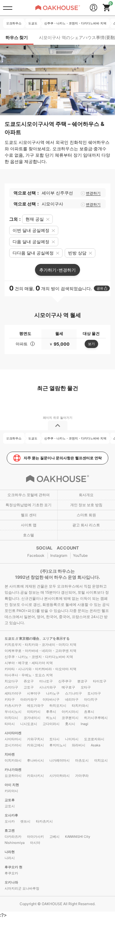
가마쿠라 (82, 775)
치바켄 (10, 754)
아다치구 (91, 699)
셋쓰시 (25, 821)
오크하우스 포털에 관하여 (28, 494)
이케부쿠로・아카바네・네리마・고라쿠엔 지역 (40, 651)
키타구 (10, 699)
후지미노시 (57, 745)
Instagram (58, 555)
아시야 (35, 843)
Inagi (84, 724)
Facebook (35, 555)
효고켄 (10, 830)
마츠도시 (82, 760)
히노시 (51, 718)
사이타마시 (13, 739)
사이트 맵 (28, 525)
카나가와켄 (13, 769)
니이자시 (72, 739)
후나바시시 (35, 760)
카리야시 (11, 791)
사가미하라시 (59, 775)
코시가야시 (13, 745)
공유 (100, 288)
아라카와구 (28, 699)
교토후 (10, 800)
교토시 (10, 806)
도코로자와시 (94, 739)
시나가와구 (47, 687)
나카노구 (52, 693)
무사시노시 (13, 711)
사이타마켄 (13, 733)
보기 (91, 344)
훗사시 (70, 724)
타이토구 (99, 681)
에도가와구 (35, 705)
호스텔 (28, 535)
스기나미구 (73, 693)
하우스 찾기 (17, 37)
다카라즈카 (13, 836)
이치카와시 (13, 760)
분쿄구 (82, 681)
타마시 (10, 724)
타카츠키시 (44, 821)
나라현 (10, 852)
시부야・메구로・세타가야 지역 (29, 663)
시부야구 (33, 693)
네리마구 (72, 699)
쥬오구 (29, 681)
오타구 (86, 687)
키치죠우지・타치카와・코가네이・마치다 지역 (40, 644)
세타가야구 (13, 693)
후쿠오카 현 (13, 867)
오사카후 (11, 815)
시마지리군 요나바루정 (22, 888)
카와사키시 (35, 775)
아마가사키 (35, 836)
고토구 (29, 687)
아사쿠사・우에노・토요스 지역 (29, 675)
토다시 (54, 739)
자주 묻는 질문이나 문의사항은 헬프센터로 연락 (63, 458)
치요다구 (11, 681)
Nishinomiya (15, 843)
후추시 (51, 711)
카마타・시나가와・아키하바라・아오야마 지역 (40, 669)
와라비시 (78, 745)
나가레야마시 (59, 760)
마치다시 (11, 718)
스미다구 (11, 687)
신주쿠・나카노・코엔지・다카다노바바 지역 (39, 657)
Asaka (95, 745)
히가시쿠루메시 (96, 718)
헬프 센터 (28, 515)
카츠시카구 (13, 705)
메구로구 (68, 687)
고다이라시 (51, 724)
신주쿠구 (65, 681)
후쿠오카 (11, 873)
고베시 (54, 836)
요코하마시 (13, 775)
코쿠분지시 (70, 718)
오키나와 (11, 882)
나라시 (10, 858)
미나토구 (46, 681)
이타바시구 (51, 699)
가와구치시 (35, 739)
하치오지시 (57, 705)
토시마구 (94, 693)
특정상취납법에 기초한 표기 (29, 505)
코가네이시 (32, 718)
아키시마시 (70, 711)
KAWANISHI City (77, 836)
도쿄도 (10, 638)
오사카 (10, 821)
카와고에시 (35, 745)
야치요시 (101, 760)
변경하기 (93, 193)
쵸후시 (89, 711)
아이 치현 (12, 785)
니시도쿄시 (28, 724)
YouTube (80, 555)
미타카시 (33, 711)
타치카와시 (80, 705)
